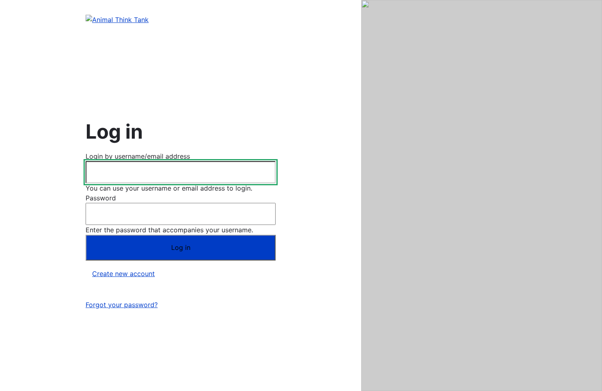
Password (101, 198)
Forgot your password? (122, 305)
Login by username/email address (138, 156)
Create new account (123, 274)
